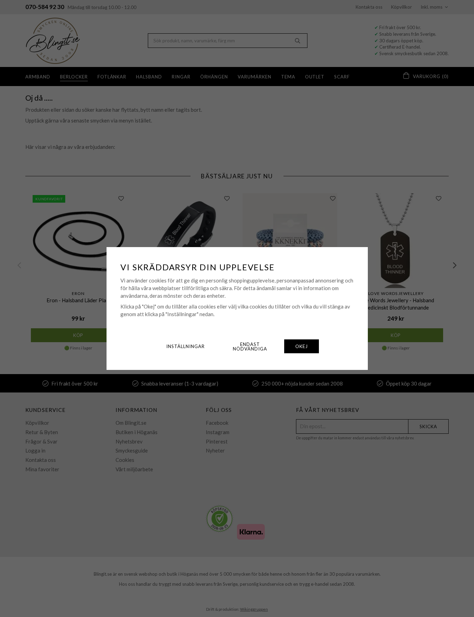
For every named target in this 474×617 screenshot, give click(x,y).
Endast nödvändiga (250, 346)
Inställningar (185, 346)
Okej (301, 346)
